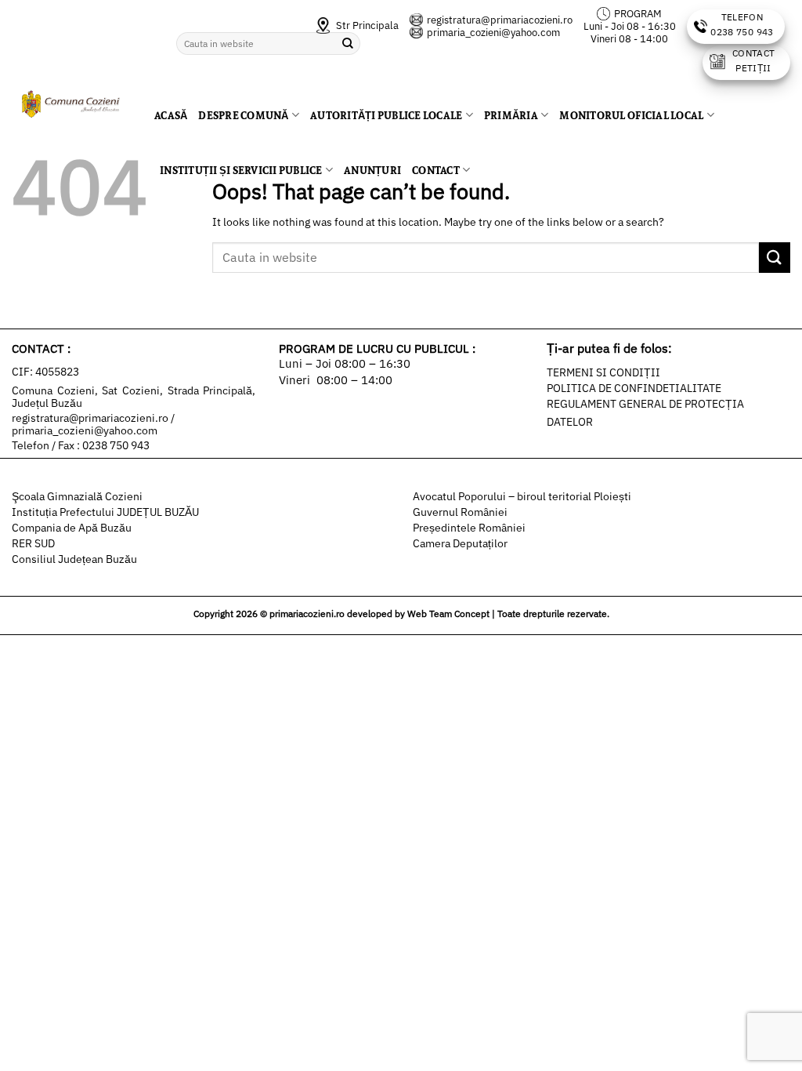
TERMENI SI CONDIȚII (603, 372)
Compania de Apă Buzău (72, 528)
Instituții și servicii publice (241, 170)
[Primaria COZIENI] (71, 104)
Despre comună (243, 115)
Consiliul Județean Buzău (74, 559)
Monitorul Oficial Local (631, 115)
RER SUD (33, 543)
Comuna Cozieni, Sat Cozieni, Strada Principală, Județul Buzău (133, 396)
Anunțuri (372, 170)
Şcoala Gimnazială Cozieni (77, 496)
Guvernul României (460, 512)
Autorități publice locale (386, 115)
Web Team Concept (448, 613)
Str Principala (366, 25)
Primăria (511, 115)
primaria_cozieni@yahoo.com (493, 32)
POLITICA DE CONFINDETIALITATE (634, 388)
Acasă (170, 115)
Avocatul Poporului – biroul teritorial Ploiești (522, 496)
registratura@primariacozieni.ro (500, 20)
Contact (436, 170)
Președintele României (469, 528)
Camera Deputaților (460, 543)
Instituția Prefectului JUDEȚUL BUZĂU (105, 512)
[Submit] (774, 257)
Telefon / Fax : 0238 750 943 (81, 445)
